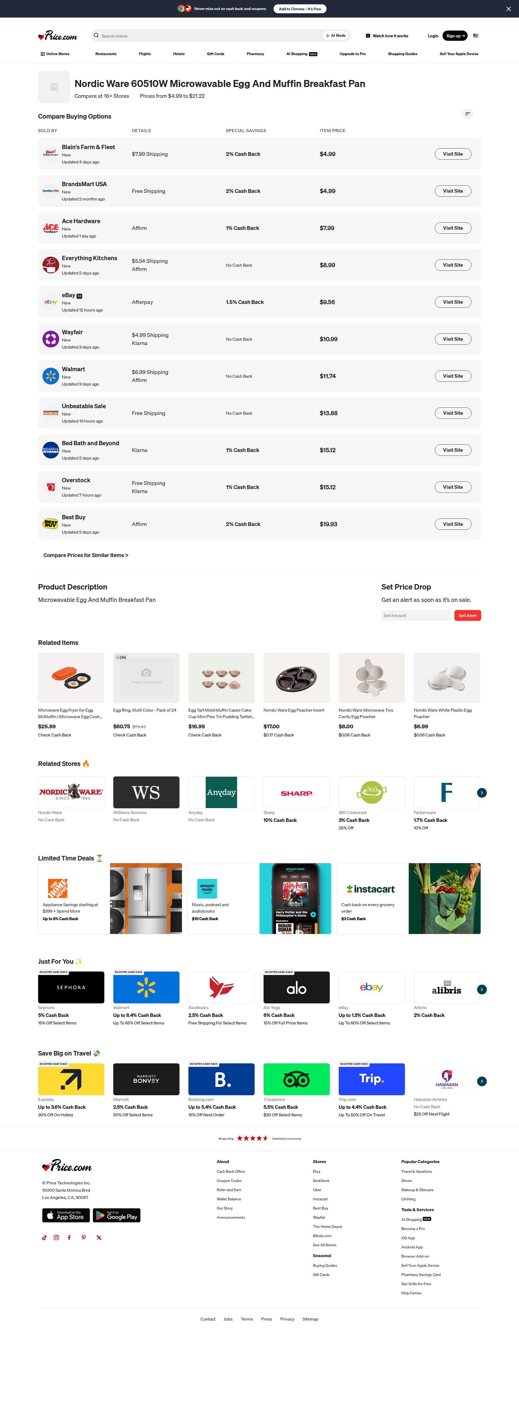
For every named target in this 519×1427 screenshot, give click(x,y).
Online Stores (57, 54)
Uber (317, 1190)
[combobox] (221, 35)
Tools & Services (417, 1209)
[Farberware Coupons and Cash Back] (447, 803)
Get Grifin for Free (416, 1284)
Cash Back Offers (231, 1171)
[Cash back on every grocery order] (409, 898)
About (223, 1161)
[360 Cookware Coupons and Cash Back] (372, 803)
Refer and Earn (229, 1190)
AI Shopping (297, 54)
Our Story (225, 1208)
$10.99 (329, 339)
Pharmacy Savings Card (421, 1275)
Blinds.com (322, 1236)
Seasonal (322, 1255)
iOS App (408, 1238)
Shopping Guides (402, 54)
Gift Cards (215, 54)
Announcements (231, 1217)
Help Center (411, 1293)
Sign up (454, 35)
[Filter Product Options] (468, 114)
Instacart (320, 1199)
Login (433, 35)
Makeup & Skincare (417, 1190)
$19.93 (328, 524)
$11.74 (328, 376)
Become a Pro (413, 1229)
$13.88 (329, 413)
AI (338, 35)
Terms (247, 1319)
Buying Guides (325, 1265)
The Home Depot (327, 1227)
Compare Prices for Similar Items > (86, 555)
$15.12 (328, 450)
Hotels (179, 54)
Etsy (316, 1171)
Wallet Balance (229, 1199)
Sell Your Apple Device (459, 54)
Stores (319, 1161)
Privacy (287, 1319)
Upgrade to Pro (353, 54)
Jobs (228, 1319)
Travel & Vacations (416, 1171)
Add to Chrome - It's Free (300, 9)
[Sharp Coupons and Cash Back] (297, 803)
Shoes (406, 1181)
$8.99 (327, 265)
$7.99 (327, 228)
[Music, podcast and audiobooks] (259, 898)
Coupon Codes (229, 1181)
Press (266, 1319)
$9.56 (327, 302)
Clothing (408, 1199)
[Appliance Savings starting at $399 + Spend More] (110, 898)
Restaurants (106, 54)
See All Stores (325, 1245)
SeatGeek (321, 1181)
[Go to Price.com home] (57, 35)
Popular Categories (420, 1161)
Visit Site (453, 154)
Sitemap (310, 1319)
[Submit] (96, 37)
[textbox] (475, 35)
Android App (412, 1247)
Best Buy (320, 1208)
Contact (208, 1319)
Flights (145, 54)
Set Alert (468, 615)
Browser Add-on (415, 1256)
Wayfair (319, 1217)
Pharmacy (255, 54)
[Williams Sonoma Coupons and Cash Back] (146, 803)
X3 (79, 296)
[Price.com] (67, 1177)
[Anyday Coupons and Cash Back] (221, 803)
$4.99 (327, 154)
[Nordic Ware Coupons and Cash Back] (71, 803)
